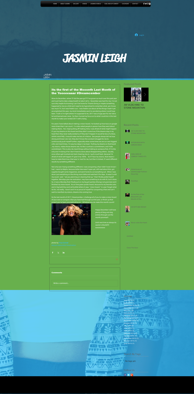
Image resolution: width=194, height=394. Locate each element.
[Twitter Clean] (146, 4)
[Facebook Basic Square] (125, 375)
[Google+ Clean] (148, 4)
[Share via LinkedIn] (64, 252)
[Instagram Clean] (150, 4)
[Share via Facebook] (53, 252)
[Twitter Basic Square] (128, 375)
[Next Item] (145, 94)
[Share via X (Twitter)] (58, 252)
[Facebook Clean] (144, 4)
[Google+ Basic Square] (132, 375)
